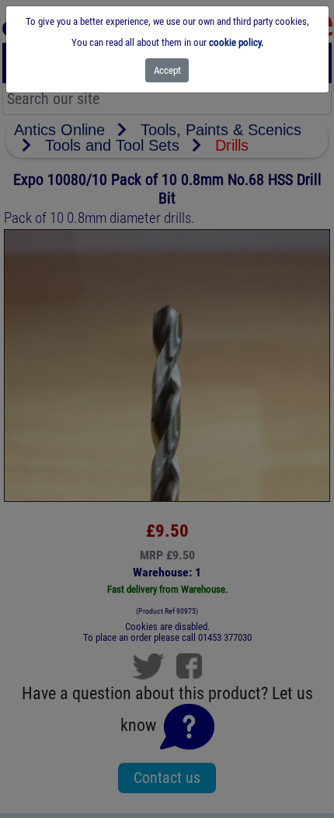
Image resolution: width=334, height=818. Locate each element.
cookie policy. (236, 42)
